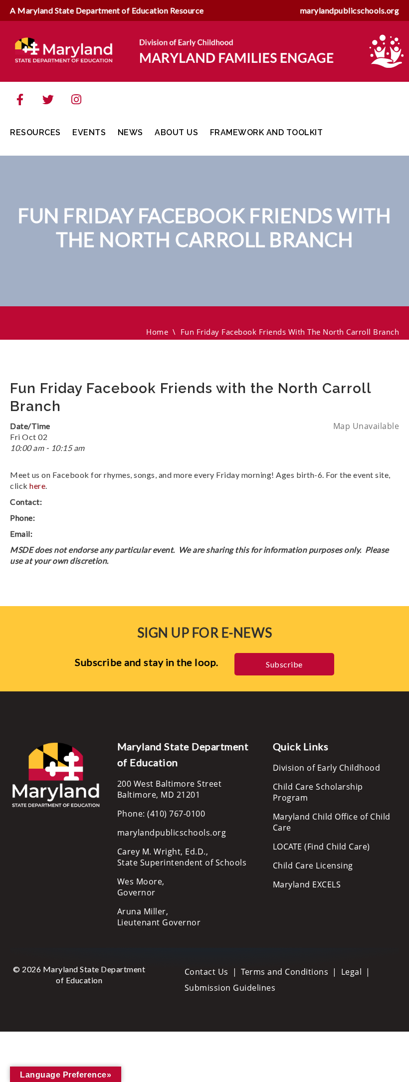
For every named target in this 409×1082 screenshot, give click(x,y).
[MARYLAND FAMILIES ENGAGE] (174, 50)
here (37, 485)
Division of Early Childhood (327, 767)
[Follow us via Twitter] (48, 100)
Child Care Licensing (313, 865)
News (130, 132)
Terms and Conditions (284, 971)
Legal (351, 971)
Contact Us (206, 971)
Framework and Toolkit (266, 132)
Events (89, 132)
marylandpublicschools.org (350, 10)
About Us (176, 132)
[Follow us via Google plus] (76, 100)
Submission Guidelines (230, 987)
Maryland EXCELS (307, 884)
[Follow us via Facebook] (20, 100)
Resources (35, 132)
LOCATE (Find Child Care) (321, 846)
